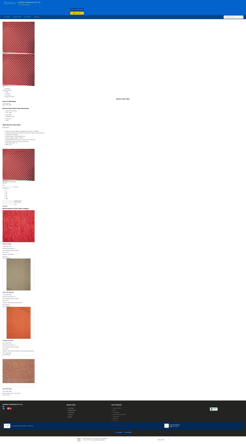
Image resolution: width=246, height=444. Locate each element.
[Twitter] (6, 409)
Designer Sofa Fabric (117, 408)
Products (7, 93)
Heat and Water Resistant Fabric (119, 414)
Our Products (27, 16)
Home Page (7, 16)
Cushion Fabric (116, 416)
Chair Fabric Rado (7, 389)
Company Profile (17, 16)
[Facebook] (4, 409)
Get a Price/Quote (6, 103)
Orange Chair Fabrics (8, 340)
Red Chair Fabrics (7, 244)
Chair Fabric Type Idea (8, 292)
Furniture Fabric (116, 412)
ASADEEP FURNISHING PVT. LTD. (29, 3)
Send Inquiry (78, 13)
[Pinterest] (11, 409)
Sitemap (70, 417)
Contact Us (36, 16)
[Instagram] (8, 409)
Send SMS (128, 432)
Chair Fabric (8, 95)
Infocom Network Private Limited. (99, 439)
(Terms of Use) (104, 438)
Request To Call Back (7, 90)
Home (7, 91)
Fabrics (114, 410)
